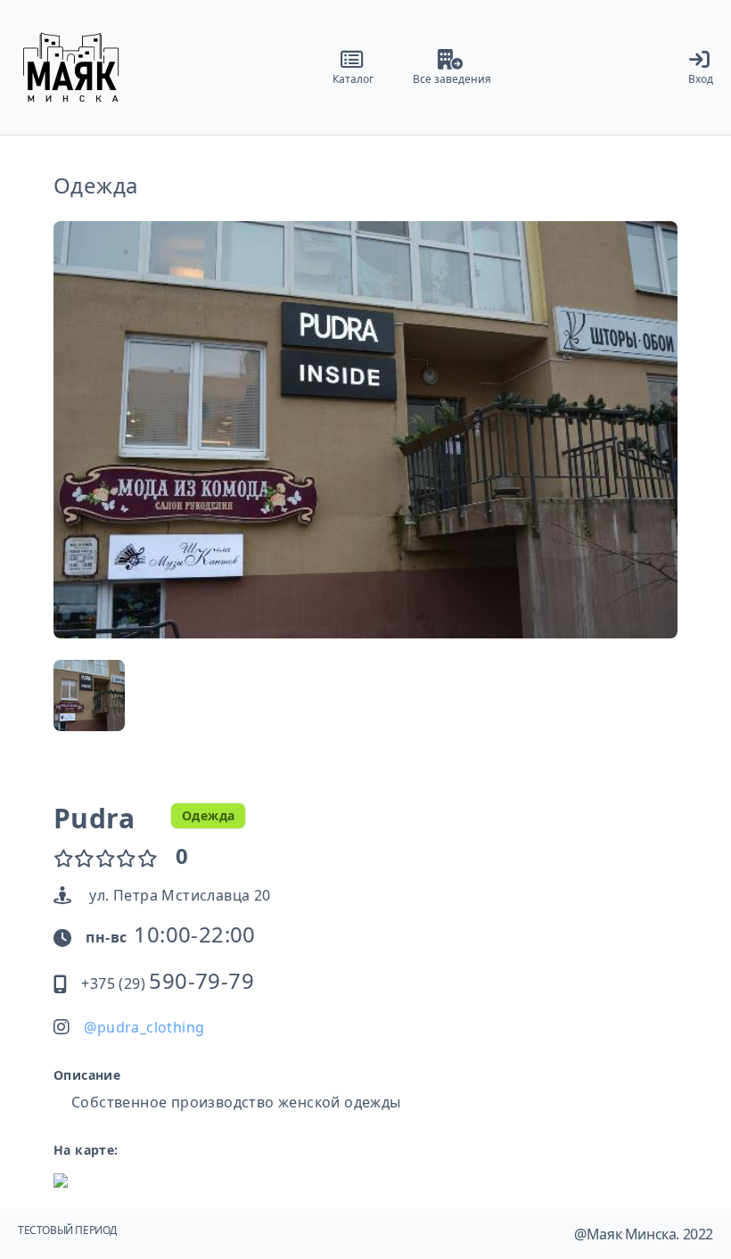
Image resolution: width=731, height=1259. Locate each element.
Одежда (95, 185)
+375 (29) (167, 983)
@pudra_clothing (144, 1027)
